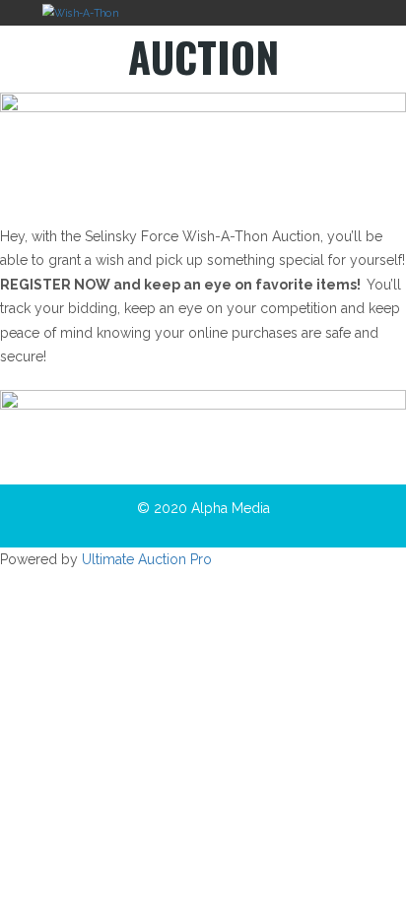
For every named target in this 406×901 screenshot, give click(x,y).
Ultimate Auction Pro (147, 559)
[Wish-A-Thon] (80, 12)
